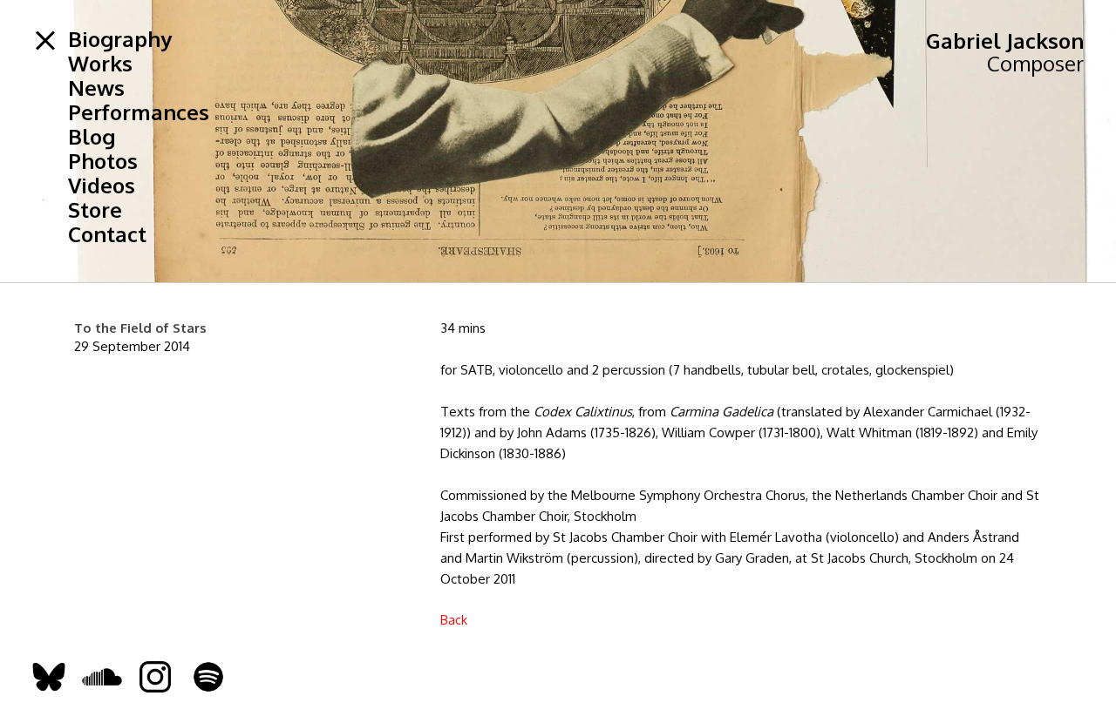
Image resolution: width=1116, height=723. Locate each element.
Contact (107, 234)
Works (100, 63)
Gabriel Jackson (1005, 40)
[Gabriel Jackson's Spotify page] (208, 676)
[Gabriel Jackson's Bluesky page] (48, 676)
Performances (138, 112)
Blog (91, 137)
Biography (120, 39)
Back (453, 619)
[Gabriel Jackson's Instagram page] (155, 676)
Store (95, 210)
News (96, 88)
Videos (101, 185)
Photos (103, 161)
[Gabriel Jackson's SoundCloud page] (102, 676)
